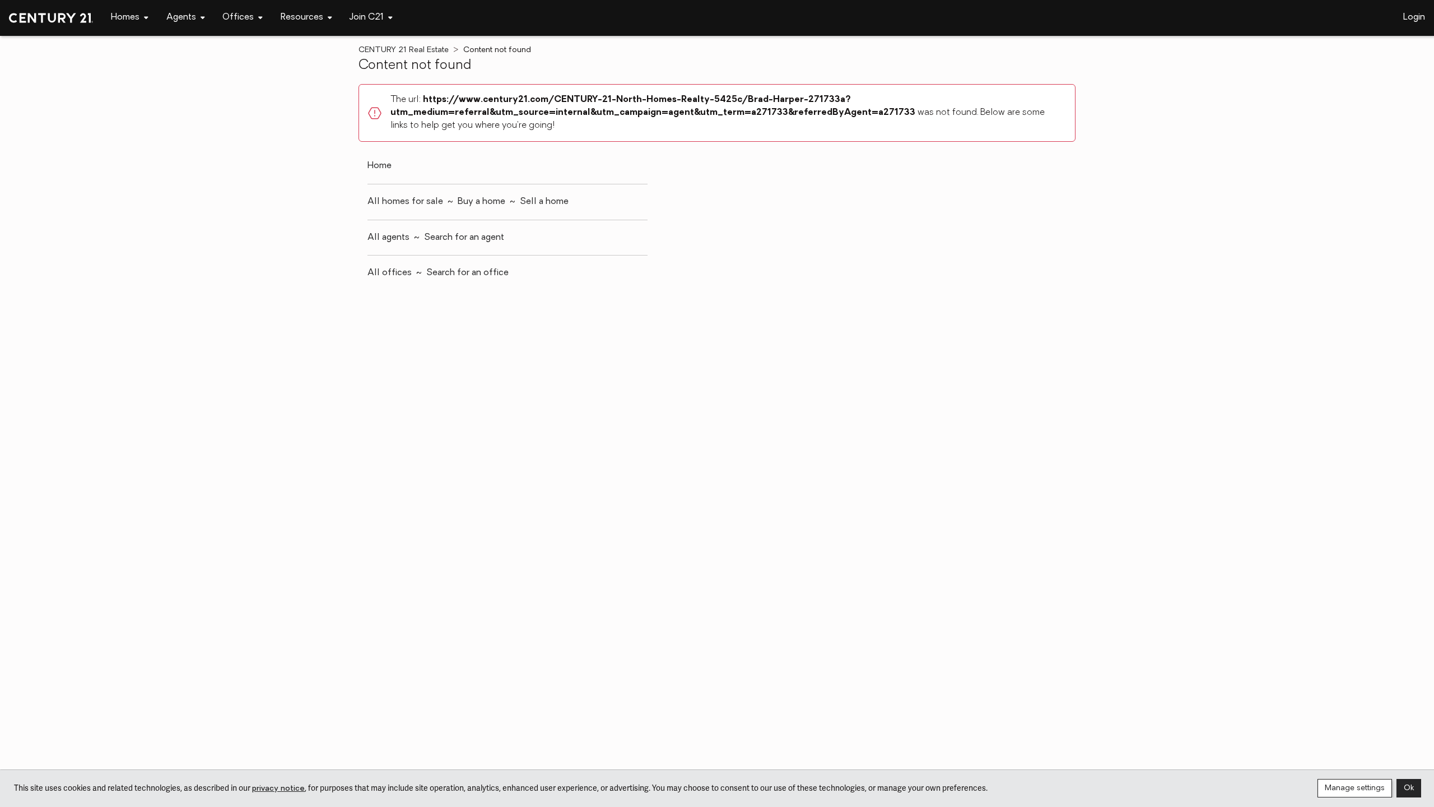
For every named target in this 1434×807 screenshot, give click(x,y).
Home (379, 165)
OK (1409, 788)
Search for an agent (464, 237)
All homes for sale (405, 201)
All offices (389, 272)
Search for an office (467, 272)
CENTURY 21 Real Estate (403, 50)
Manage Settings (1355, 788)
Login (1414, 17)
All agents (388, 237)
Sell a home (544, 201)
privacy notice (278, 789)
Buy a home (481, 201)
